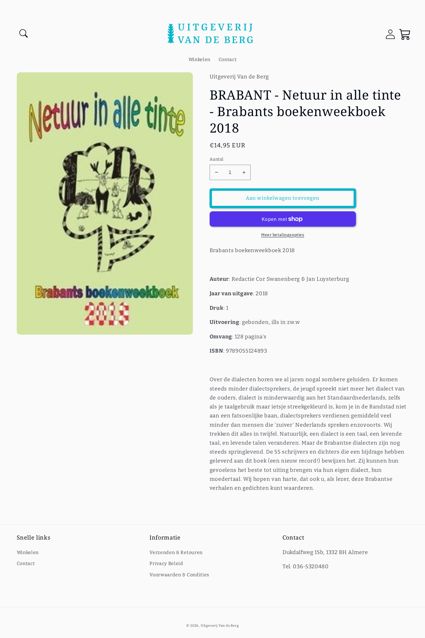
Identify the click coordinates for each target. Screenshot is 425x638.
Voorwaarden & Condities (179, 575)
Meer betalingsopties (282, 234)
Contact (26, 563)
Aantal (216, 159)
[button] (24, 34)
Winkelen (28, 552)
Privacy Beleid (166, 563)
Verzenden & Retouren (176, 552)
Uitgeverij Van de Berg (220, 626)
